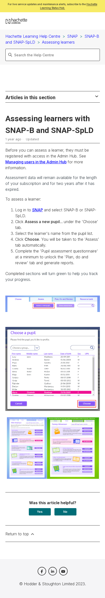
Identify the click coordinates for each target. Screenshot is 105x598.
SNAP (72, 36)
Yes (39, 512)
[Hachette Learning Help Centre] (16, 21)
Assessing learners (58, 42)
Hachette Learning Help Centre (32, 36)
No (65, 512)
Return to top (17, 533)
